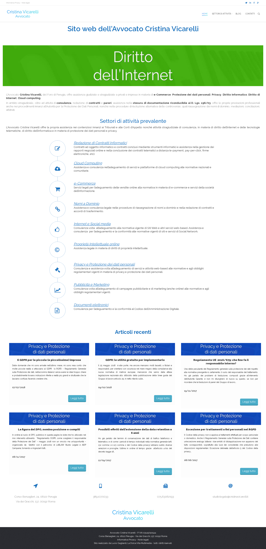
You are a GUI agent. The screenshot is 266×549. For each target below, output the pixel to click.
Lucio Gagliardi (119, 543)
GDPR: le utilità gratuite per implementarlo (135, 359)
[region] (133, 66)
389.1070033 (100, 496)
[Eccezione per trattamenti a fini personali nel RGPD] (221, 418)
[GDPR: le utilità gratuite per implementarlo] (135, 349)
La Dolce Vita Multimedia (139, 543)
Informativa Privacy (13, 3)
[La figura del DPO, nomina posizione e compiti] (49, 418)
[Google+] (258, 2)
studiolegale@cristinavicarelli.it (230, 496)
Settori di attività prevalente (133, 121)
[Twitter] (246, 2)
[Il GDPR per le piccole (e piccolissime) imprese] (49, 349)
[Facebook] (254, 2)
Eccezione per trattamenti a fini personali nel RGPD (221, 429)
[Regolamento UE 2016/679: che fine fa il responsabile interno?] (221, 349)
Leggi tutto (77, 398)
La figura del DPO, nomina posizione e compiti (49, 429)
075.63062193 (165, 496)
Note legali (26, 3)
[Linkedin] (250, 2)
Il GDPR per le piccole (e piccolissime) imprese (49, 359)
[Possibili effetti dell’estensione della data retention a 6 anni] (135, 418)
